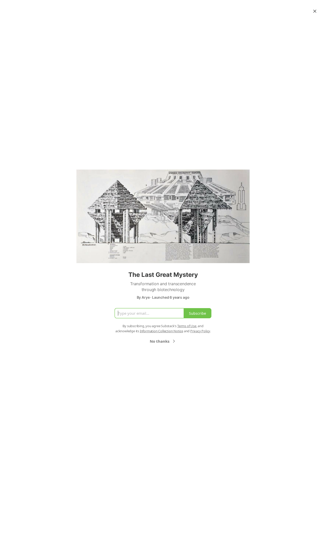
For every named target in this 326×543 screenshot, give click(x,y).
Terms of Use (186, 326)
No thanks (159, 341)
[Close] (315, 11)
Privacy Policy (200, 331)
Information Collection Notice (161, 331)
